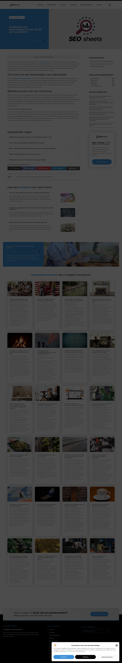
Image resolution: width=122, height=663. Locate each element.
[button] (117, 645)
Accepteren (63, 657)
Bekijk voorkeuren (107, 657)
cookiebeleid (68, 651)
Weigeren (85, 657)
